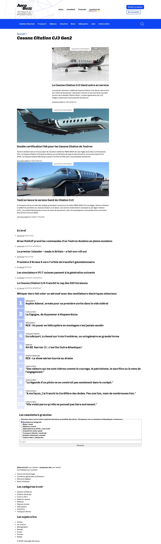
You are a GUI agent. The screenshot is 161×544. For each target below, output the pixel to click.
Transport (42, 24)
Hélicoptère (83, 24)
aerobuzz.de (94, 9)
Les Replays (22, 470)
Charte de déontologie (26, 474)
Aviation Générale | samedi (33, 435)
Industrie (64, 24)
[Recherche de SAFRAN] (141, 24)
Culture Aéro (104, 24)
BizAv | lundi (27, 424)
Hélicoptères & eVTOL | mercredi (36, 429)
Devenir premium (135, 7)
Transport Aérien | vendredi (34, 433)
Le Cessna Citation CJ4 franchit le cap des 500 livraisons (52, 283)
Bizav (73, 24)
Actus (60, 9)
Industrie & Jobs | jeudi (32, 431)
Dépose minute (23, 504)
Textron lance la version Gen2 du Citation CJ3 (45, 200)
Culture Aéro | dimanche (32, 437)
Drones (20, 534)
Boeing (19, 529)
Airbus (19, 522)
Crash (19, 532)
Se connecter (133, 12)
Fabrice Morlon (71, 102)
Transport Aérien (24, 512)
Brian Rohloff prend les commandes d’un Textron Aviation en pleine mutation (64, 241)
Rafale (19, 537)
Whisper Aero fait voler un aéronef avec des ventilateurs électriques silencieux (67, 293)
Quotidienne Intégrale (31, 422)
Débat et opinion (23, 499)
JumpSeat (71, 9)
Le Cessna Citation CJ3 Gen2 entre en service (80, 85)
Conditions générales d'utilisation (30, 476)
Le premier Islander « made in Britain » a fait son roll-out (52, 251)
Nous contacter (23, 481)
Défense (53, 24)
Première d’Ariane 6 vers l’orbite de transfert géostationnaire (56, 262)
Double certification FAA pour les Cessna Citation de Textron (54, 146)
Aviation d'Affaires (80, 49)
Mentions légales (24, 479)
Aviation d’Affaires (24, 492)
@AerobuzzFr (23, 467)
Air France (21, 524)
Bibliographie (22, 527)
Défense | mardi (29, 426)
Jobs (93, 24)
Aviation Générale (26, 24)
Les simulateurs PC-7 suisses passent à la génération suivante (56, 272)
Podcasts (82, 9)
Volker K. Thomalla (38, 217)
